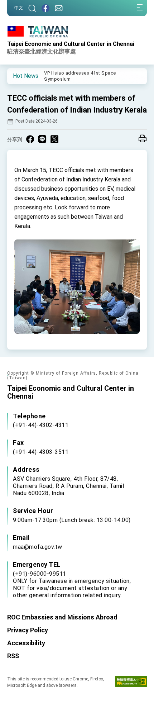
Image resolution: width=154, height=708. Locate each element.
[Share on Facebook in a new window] (30, 139)
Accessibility (26, 643)
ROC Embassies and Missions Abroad (62, 617)
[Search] (32, 8)
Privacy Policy (27, 630)
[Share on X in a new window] (54, 139)
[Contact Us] (59, 8)
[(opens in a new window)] (45, 8)
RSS (13, 656)
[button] (18, 75)
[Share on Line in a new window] (42, 139)
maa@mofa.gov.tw (37, 546)
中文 (18, 7)
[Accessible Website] (131, 683)
